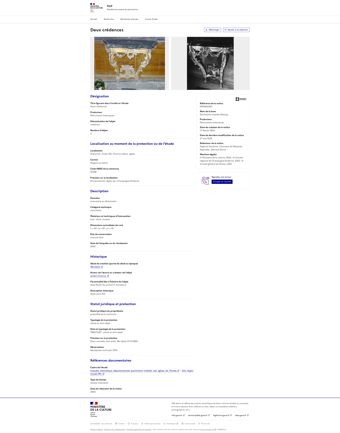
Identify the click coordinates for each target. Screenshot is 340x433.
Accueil (93, 19)
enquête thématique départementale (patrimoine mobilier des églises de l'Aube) (133, 370)
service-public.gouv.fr (197, 415)
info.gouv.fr (177, 415)
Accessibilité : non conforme (101, 424)
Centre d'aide (151, 19)
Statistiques (171, 424)
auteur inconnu (98, 275)
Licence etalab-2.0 (207, 429)
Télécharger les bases (152, 424)
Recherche (109, 19)
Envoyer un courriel (222, 181)
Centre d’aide (190, 424)
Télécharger (214, 29)
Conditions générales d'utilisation (139, 429)
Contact (121, 424)
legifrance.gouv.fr (221, 415)
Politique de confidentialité (114, 429)
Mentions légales (96, 429)
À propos (134, 424)
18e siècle (95, 266)
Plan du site (205, 424)
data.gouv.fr (240, 415)
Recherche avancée (129, 19)
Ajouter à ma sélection (238, 29)
